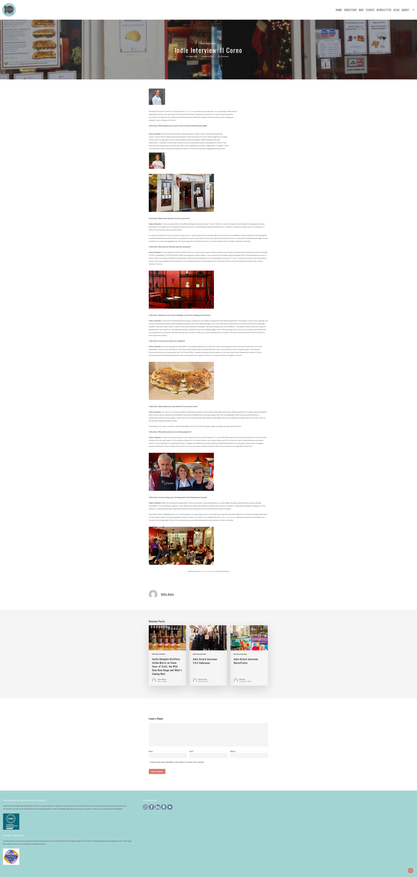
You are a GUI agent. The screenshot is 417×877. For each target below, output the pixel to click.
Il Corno (189, 111)
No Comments (223, 56)
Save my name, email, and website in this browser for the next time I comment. (177, 762)
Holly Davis (193, 56)
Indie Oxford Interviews (208, 43)
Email (191, 751)
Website (232, 751)
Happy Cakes (226, 517)
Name (151, 751)
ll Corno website (206, 571)
